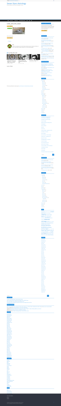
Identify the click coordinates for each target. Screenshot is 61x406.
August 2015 (43, 270)
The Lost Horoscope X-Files (45, 142)
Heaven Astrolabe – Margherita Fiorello (46, 130)
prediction (48, 224)
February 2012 (43, 286)
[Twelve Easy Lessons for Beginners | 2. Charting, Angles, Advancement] (12, 54)
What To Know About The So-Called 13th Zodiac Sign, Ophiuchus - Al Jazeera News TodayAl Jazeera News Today (47, 64)
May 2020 (42, 243)
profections (44, 227)
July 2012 (42, 280)
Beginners (43, 95)
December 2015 (43, 267)
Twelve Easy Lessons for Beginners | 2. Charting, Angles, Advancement (11, 61)
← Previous (9, 41)
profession (49, 227)
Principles (16, 20)
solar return (47, 230)
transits (46, 232)
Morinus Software (43, 125)
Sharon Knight (43, 148)
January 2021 (43, 239)
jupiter (50, 221)
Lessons (42, 90)
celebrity (43, 214)
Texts (42, 111)
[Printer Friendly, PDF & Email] (9, 28)
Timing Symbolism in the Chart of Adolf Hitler (20, 307)
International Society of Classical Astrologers (47, 151)
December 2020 (9, 315)
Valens (45, 233)
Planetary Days (44, 196)
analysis (52, 211)
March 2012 (43, 285)
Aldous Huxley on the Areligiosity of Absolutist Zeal (22, 61)
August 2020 (43, 242)
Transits (42, 112)
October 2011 (9, 357)
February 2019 (43, 257)
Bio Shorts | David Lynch (34, 60)
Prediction (42, 93)
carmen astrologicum (48, 213)
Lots (42, 98)
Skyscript (42, 127)
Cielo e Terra (43, 128)
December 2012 (43, 276)
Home (8, 20)
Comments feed (9, 391)
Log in (8, 389)
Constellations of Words (44, 147)
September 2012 (9, 345)
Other (42, 186)
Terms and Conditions (10, 395)
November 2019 (43, 247)
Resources (42, 108)
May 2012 (8, 349)
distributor (45, 216)
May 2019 (42, 253)
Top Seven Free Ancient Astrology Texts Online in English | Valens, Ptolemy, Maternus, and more (47, 70)
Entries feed (9, 390)
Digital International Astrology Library (46, 122)
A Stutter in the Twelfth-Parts (45, 51)
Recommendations (22, 20)
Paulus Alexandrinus (50, 222)
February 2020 (43, 244)
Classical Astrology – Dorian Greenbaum (46, 145)
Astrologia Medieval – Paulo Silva (45, 139)
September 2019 (43, 249)
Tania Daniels (43, 150)
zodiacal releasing (50, 234)
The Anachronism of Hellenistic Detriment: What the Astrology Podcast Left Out (19, 302)
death (51, 214)
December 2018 (9, 330)
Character (43, 84)
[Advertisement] (30, 13)
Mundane (43, 99)
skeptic (42, 230)
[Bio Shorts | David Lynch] (34, 54)
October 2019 (43, 248)
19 (12, 63)
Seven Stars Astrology (16, 3)
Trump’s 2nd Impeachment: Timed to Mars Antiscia (15, 299)
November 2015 (9, 338)
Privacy (8, 397)
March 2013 (43, 275)
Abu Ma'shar (43, 211)
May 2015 (42, 272)
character (48, 214)
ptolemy (43, 229)
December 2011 (43, 289)
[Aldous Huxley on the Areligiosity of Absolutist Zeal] (23, 54)
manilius (53, 221)
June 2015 (42, 271)
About (27, 20)
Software (42, 109)
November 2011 (43, 290)
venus (48, 233)
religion (47, 229)
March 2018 (43, 265)
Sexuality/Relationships (45, 89)
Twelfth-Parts (44, 105)
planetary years (44, 224)
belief (42, 213)
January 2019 (43, 258)
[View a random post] (31, 20)
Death (43, 86)
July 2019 (42, 251)
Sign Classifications (44, 103)
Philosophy (43, 100)
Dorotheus (47, 217)
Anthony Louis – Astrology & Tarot (46, 136)
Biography (43, 82)
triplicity (49, 232)
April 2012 (42, 284)
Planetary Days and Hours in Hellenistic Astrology (18, 309)
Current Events (44, 85)
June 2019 (42, 252)
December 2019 (9, 319)
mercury (42, 222)
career (45, 213)
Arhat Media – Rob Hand (44, 131)
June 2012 (42, 281)
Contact (8, 398)
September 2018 (43, 263)
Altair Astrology (43, 133)
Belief (43, 81)
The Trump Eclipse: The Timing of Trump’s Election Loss (14, 1)
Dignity (44, 104)
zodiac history (44, 107)
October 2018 (43, 262)
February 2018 (43, 266)
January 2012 (43, 288)
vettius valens (51, 233)
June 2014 (8, 342)
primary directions (46, 225)
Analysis (11, 20)
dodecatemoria (49, 216)
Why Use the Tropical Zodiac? (47, 306)
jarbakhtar (48, 221)
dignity (42, 216)
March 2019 (43, 256)
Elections (43, 191)
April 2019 (8, 326)
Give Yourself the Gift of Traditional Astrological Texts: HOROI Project (17, 300)
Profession (43, 182)
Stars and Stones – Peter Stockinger (46, 134)
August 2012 (43, 279)
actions (46, 211)
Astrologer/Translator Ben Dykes (45, 119)
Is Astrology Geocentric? (44, 48)
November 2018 (43, 261)
